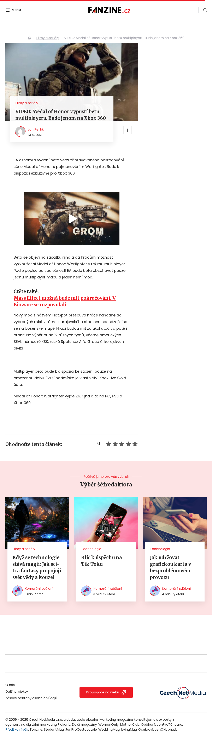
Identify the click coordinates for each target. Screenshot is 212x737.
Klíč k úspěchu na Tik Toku (101, 561)
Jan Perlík (36, 129)
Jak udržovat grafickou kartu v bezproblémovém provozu (170, 567)
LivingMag (129, 729)
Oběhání (148, 724)
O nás (10, 684)
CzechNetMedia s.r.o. (46, 719)
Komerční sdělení (39, 588)
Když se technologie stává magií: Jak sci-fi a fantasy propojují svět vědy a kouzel (36, 567)
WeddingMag (109, 729)
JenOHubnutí (165, 729)
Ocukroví (145, 729)
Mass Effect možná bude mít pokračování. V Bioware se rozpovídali (65, 301)
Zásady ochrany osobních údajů (31, 698)
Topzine (36, 729)
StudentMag (54, 729)
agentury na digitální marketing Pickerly (37, 724)
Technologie (91, 549)
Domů (29, 38)
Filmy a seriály (47, 38)
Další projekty (16, 691)
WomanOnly (108, 724)
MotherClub (130, 724)
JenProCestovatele (81, 729)
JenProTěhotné (169, 724)
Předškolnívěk (16, 729)
